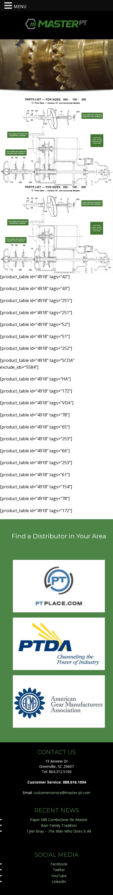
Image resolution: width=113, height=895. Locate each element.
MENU (20, 6)
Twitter (59, 869)
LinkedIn (59, 881)
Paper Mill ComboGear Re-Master (59, 819)
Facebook (58, 863)
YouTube (58, 875)
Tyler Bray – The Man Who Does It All (59, 831)
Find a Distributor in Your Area (59, 536)
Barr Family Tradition (59, 825)
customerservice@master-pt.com (62, 792)
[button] (9, 5)
